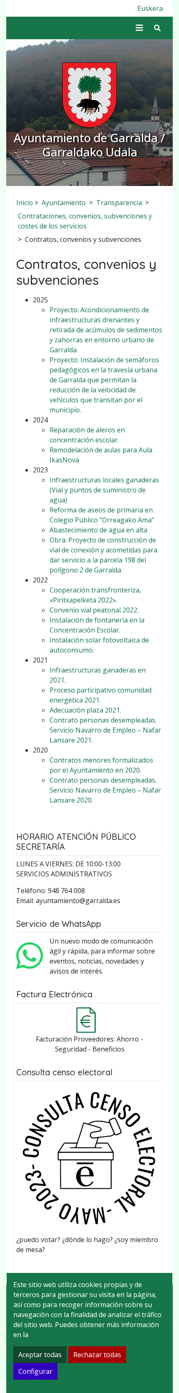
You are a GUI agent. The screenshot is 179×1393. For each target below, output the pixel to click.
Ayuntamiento (64, 202)
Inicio (24, 202)
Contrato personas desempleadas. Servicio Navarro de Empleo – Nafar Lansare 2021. (105, 730)
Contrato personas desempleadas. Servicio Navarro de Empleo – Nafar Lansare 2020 (105, 790)
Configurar (35, 1371)
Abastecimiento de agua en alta (98, 530)
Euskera (150, 8)
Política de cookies (58, 1334)
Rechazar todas (97, 1354)
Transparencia (119, 202)
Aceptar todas (40, 1354)
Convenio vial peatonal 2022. (94, 610)
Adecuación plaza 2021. (85, 710)
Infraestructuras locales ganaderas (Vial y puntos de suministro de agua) (104, 489)
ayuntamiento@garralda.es (78, 900)
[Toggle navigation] (139, 28)
